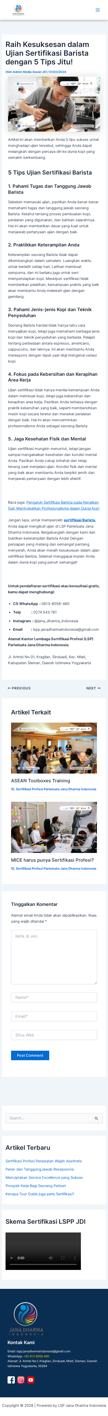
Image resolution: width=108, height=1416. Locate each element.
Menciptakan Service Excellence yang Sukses (44, 1177)
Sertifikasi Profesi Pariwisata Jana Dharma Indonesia (56, 789)
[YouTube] (30, 1380)
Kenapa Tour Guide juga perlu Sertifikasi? (40, 1194)
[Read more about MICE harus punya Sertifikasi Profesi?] (54, 827)
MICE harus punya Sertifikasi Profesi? (52, 860)
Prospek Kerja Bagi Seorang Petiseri (36, 1186)
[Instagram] (21, 1380)
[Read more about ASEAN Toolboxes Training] (54, 748)
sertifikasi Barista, (80, 520)
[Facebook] (11, 1380)
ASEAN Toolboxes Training (40, 780)
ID (12, 789)
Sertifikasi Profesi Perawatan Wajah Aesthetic (44, 1161)
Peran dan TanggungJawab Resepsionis (40, 1169)
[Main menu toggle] (97, 10)
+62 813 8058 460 (36, 1356)
